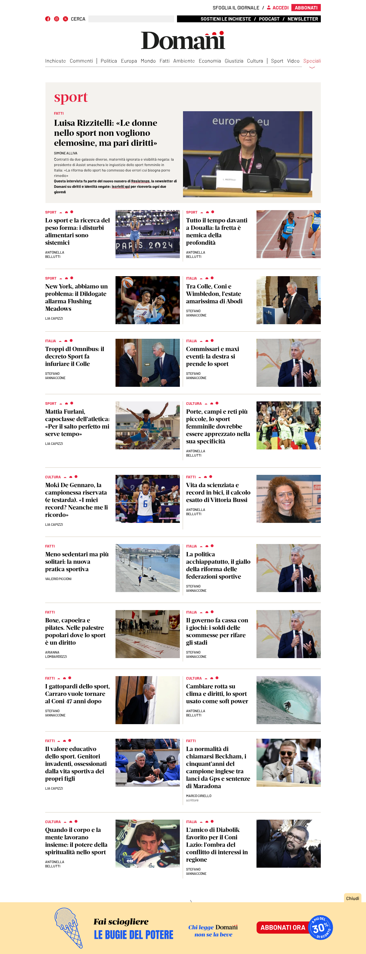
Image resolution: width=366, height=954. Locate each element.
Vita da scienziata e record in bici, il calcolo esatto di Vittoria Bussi (218, 492)
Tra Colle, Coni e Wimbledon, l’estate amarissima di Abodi (214, 294)
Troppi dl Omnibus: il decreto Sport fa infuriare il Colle (74, 356)
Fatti (165, 60)
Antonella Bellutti (54, 254)
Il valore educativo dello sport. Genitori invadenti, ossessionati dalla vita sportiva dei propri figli (76, 763)
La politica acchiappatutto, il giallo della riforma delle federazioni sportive (218, 565)
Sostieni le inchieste (226, 18)
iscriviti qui (121, 186)
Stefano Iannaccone (196, 313)
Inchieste (55, 60)
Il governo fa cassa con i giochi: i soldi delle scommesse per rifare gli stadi (217, 631)
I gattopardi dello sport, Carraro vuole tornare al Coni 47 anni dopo (77, 694)
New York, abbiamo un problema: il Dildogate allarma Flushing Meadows (76, 297)
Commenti (81, 60)
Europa (129, 60)
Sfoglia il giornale (236, 7)
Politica (109, 60)
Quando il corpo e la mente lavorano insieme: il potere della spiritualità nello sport (76, 841)
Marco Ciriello (198, 796)
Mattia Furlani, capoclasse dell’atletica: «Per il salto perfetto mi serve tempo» (77, 422)
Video (293, 60)
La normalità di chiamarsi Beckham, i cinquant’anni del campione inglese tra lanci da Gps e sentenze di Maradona (218, 767)
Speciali (312, 61)
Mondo (148, 60)
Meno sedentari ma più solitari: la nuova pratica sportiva (77, 562)
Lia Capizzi (54, 318)
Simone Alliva (65, 153)
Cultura (255, 60)
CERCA (78, 18)
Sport (277, 60)
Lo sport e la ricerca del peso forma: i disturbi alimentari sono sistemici (77, 231)
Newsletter (303, 18)
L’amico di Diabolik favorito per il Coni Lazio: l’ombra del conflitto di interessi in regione (217, 844)
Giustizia (234, 60)
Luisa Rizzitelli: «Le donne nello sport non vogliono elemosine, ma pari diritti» (105, 132)
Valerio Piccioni (58, 579)
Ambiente (184, 60)
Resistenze (140, 181)
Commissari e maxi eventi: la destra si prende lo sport (212, 356)
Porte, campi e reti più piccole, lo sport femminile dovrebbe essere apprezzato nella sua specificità (218, 426)
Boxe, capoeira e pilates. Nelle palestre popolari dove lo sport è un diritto (75, 631)
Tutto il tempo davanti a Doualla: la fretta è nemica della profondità (216, 231)
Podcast (269, 18)
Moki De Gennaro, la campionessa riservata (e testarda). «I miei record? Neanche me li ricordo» (76, 499)
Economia (210, 60)
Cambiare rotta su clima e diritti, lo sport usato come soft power (217, 694)
